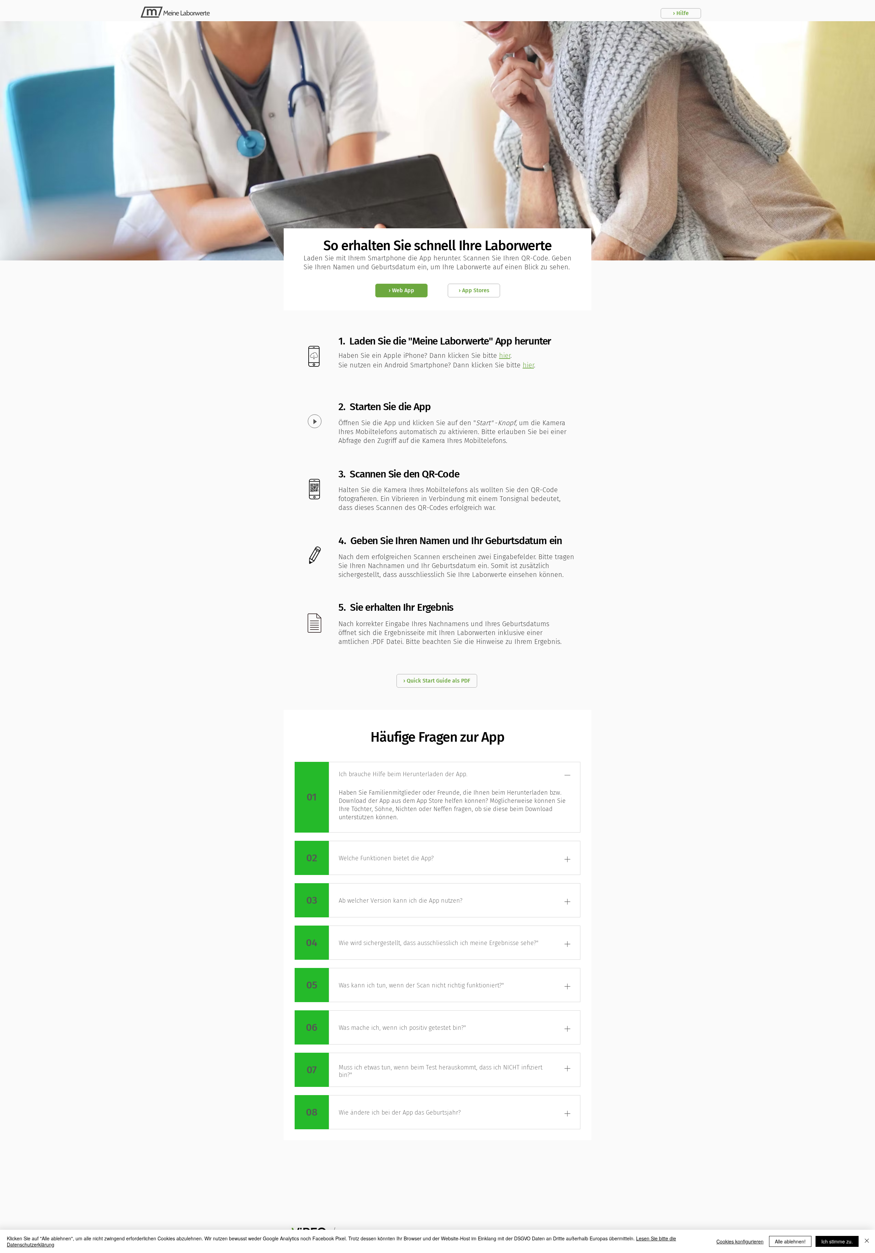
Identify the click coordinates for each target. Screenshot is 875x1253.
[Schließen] (867, 1241)
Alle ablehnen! (790, 1241)
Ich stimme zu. (837, 1241)
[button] (681, 13)
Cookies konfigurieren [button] (740, 1241)
